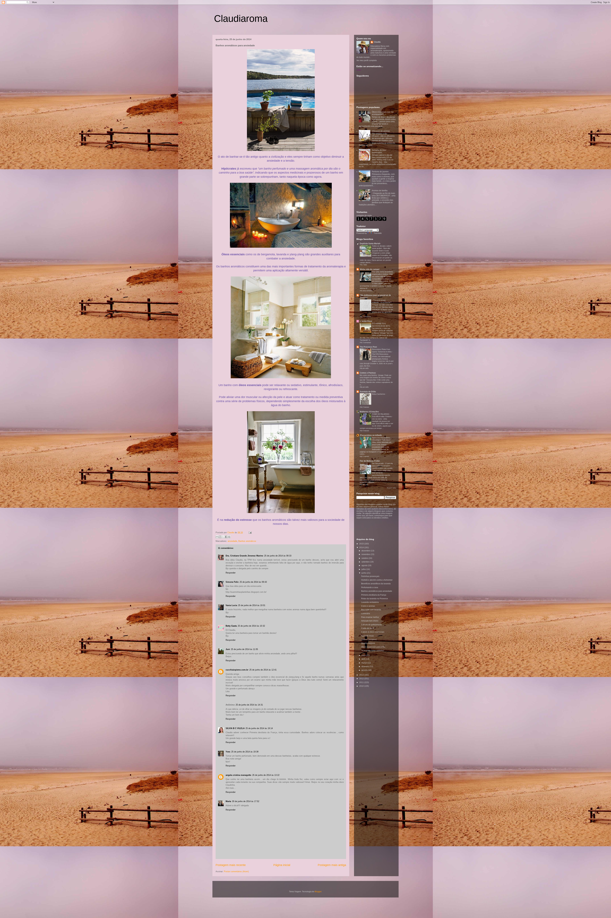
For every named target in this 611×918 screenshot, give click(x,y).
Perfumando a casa (369, 587)
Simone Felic (232, 582)
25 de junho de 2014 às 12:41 (263, 670)
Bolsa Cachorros (379, 394)
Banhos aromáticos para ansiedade (376, 591)
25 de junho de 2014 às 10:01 (251, 605)
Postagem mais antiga (332, 865)
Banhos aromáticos (247, 541)
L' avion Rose (366, 321)
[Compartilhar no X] (223, 536)
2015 (361, 544)
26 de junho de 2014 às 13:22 (265, 775)
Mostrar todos (391, 488)
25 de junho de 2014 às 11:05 (244, 649)
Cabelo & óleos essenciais (372, 632)
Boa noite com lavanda (371, 610)
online (358, 70)
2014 (361, 547)
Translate (378, 233)
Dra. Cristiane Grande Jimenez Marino (244, 556)
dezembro (366, 551)
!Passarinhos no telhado (371, 435)
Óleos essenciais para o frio (373, 647)
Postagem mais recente (231, 865)
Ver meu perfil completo (366, 60)
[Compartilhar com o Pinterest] (229, 536)
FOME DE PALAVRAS (381, 414)
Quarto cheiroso (368, 643)
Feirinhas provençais (370, 576)
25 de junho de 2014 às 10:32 (251, 626)
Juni (228, 649)
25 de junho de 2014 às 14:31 (249, 705)
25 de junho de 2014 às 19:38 (244, 751)
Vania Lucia (231, 605)
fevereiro (366, 666)
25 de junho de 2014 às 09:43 (253, 582)
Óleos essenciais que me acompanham (383, 113)
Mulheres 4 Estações (369, 412)
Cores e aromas (368, 606)
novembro (366, 554)
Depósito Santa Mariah (370, 243)
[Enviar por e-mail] (217, 536)
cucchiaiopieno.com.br (237, 670)
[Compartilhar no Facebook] (226, 536)
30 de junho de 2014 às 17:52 (245, 801)
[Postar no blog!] (220, 536)
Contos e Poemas (368, 373)
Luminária (365, 613)
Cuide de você (367, 628)
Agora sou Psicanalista (381, 438)
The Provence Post (368, 347)
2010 (361, 686)
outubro (365, 558)
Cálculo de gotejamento (371, 625)
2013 (361, 675)
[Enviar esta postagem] (250, 532)
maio (364, 655)
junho (364, 573)
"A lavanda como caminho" (372, 650)
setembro (366, 562)
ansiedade (232, 541)
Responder (230, 573)
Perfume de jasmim (380, 172)
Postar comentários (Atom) (236, 871)
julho (364, 569)
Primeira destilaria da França (373, 595)
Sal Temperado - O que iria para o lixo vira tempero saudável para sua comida (382, 465)
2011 (361, 682)
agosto (365, 565)
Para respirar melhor (370, 617)
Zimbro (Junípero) (369, 639)
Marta (228, 801)
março (364, 663)
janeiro (365, 670)
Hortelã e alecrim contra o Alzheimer (377, 580)
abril (364, 659)
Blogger (318, 891)
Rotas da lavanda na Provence (374, 598)
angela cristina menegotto (238, 775)
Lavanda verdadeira (370, 602)
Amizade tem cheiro (369, 621)
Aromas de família (379, 190)
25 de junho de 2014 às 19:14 (259, 728)
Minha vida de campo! (369, 269)
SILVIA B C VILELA (235, 728)
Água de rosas (367, 636)
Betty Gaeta (231, 626)
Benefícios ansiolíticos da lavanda (376, 584)
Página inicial (281, 865)
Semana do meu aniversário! (379, 151)
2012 (361, 678)
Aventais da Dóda (368, 392)
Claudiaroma (241, 18)
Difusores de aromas (381, 131)
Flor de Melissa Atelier (370, 461)
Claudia (231, 532)
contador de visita (364, 215)
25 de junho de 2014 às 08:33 (277, 556)
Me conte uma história (368, 375)
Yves (228, 751)
